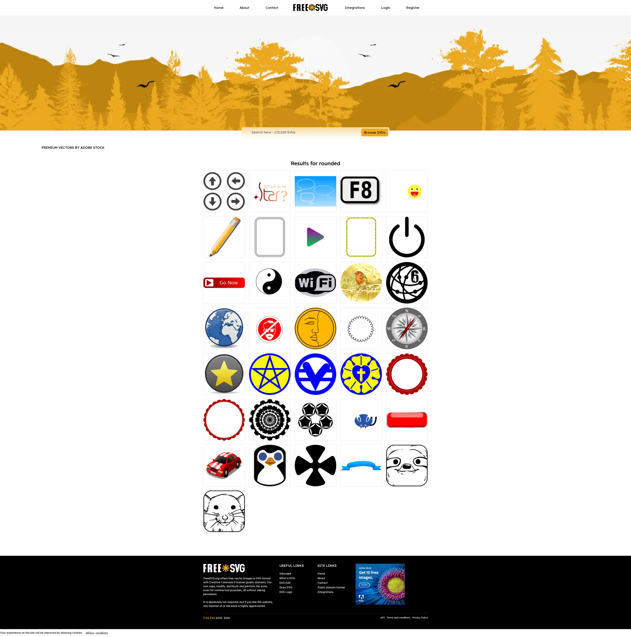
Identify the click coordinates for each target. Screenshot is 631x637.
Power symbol (398, 253)
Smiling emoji (398, 207)
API (382, 617)
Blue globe (214, 344)
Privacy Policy (420, 617)
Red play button (217, 299)
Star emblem (215, 390)
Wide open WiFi (308, 299)
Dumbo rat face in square (223, 527)
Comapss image (400, 344)
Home (218, 8)
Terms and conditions (398, 617)
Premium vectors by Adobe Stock (73, 147)
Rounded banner (354, 481)
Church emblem (308, 390)
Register (413, 8)
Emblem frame (353, 344)
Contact (272, 8)
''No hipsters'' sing (263, 344)
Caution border (353, 253)
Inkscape (285, 573)
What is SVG (287, 578)
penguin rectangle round (268, 481)
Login (385, 8)
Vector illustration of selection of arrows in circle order (224, 203)
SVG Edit (285, 582)
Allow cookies (97, 633)
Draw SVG (285, 587)
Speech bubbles (308, 207)
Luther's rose (352, 390)
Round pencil (215, 253)
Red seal (212, 436)
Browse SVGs (374, 132)
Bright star (259, 207)
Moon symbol (306, 344)
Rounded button (400, 436)
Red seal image (400, 390)
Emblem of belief (263, 390)
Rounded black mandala (268, 436)
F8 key (348, 207)
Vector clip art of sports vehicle (224, 479)
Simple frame (261, 253)
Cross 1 (302, 481)
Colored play (306, 253)
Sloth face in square (402, 481)
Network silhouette (402, 299)
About (244, 8)
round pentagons (309, 436)
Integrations (355, 8)
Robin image (352, 299)
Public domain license (331, 587)
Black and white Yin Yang (269, 299)
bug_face (350, 436)
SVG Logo (285, 592)
